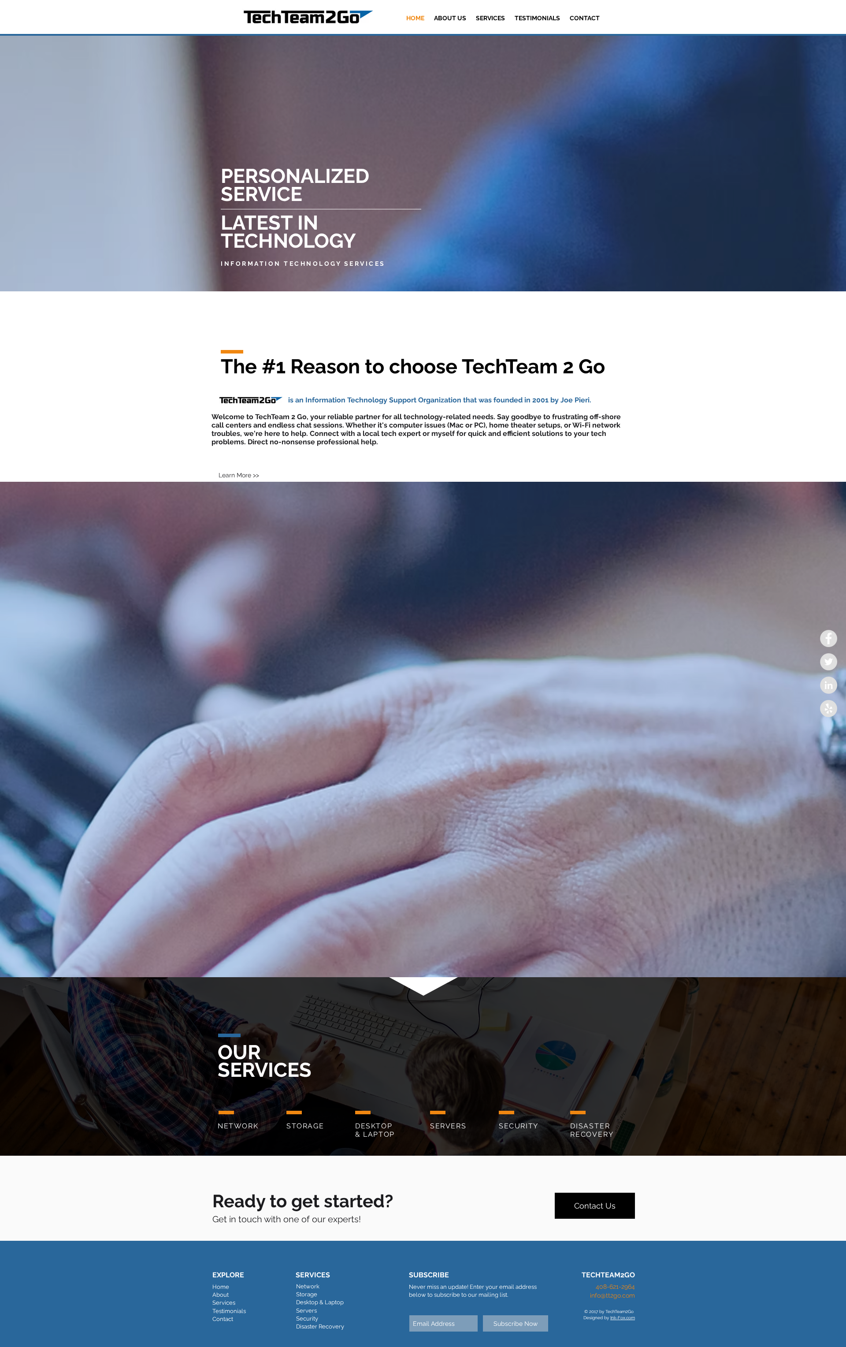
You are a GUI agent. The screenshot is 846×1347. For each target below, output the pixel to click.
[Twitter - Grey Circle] (828, 661)
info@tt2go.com (612, 1295)
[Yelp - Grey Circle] (828, 708)
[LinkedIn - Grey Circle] (828, 685)
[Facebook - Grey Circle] (828, 638)
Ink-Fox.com (622, 1317)
